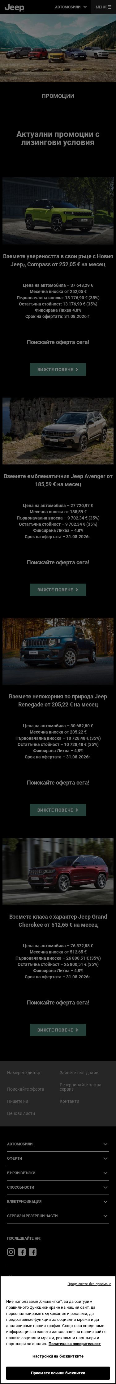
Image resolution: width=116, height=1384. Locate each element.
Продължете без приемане (89, 1284)
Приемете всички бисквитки (58, 1373)
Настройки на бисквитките (58, 1356)
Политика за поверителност (75, 1343)
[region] (58, 1330)
